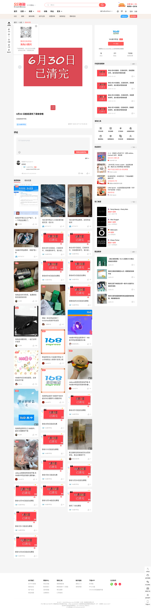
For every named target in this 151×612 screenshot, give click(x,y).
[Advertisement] (116, 323)
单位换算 (110, 131)
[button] (31, 5)
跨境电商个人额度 (62, 587)
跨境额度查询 (130, 139)
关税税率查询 (130, 131)
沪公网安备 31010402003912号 (75, 607)
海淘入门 (78, 584)
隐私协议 (31, 587)
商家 (30, 11)
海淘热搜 (78, 587)
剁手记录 (42, 16)
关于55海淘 (32, 584)
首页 (15, 22)
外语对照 (120, 139)
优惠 (22, 11)
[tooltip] (26, 39)
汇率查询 (120, 131)
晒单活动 (73, 16)
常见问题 (46, 584)
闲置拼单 (52, 16)
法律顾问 (46, 592)
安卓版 (91, 584)
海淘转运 (62, 16)
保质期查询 (111, 139)
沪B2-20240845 (73, 604)
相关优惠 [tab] (28, 180)
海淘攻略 (31, 16)
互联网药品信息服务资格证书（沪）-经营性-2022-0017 (94, 604)
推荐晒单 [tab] (17, 180)
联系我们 (46, 587)
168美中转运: (29, 167)
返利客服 (46, 590)
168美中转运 (22, 124)
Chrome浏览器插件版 (96, 590)
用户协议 (31, 590)
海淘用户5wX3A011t (27, 162)
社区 (15, 16)
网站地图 (31, 592)
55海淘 (20, 5)
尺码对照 (100, 131)
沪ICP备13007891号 (47, 604)
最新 (22, 16)
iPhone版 (92, 587)
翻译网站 (100, 139)
